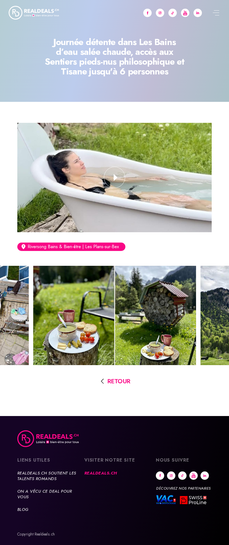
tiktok (172, 13)
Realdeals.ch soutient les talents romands (46, 476)
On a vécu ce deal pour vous (44, 494)
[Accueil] (34, 13)
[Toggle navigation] (216, 13)
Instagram (160, 13)
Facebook (147, 13)
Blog (22, 509)
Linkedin (198, 13)
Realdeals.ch (100, 473)
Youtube (185, 13)
